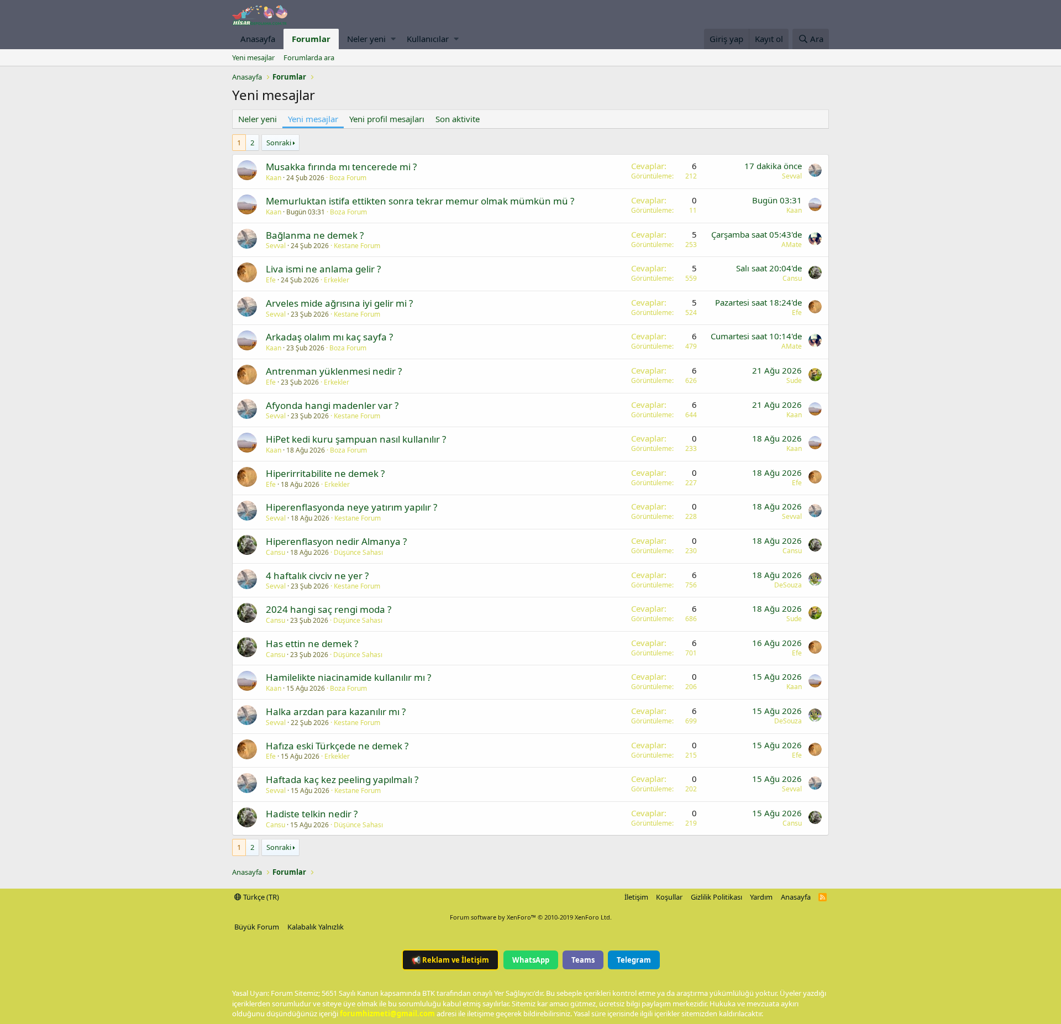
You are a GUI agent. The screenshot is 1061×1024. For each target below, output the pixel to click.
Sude (794, 380)
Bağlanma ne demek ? (315, 235)
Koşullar (669, 897)
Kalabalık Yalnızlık (315, 927)
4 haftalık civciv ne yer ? (317, 575)
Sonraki (278, 143)
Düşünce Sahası (358, 552)
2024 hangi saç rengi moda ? (328, 609)
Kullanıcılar (428, 38)
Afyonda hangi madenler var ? (332, 405)
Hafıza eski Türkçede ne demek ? (337, 745)
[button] (393, 39)
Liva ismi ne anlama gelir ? (323, 268)
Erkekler (336, 280)
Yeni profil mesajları (386, 118)
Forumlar (311, 38)
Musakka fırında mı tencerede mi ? (341, 166)
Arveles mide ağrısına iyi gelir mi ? (339, 303)
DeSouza (788, 585)
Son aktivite (457, 118)
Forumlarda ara (308, 57)
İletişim (636, 897)
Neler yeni (366, 38)
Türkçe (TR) (260, 897)
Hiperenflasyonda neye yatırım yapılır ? (351, 507)
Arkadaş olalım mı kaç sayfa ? (329, 336)
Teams (583, 960)
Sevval (792, 176)
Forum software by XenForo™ (531, 917)
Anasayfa (257, 38)
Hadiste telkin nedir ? (312, 813)
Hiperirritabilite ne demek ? (325, 473)
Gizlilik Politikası (716, 897)
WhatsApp (530, 960)
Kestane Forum (357, 245)
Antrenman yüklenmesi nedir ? (334, 371)
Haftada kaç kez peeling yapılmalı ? (342, 779)
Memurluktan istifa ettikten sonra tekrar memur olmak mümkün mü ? (420, 201)
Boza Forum (347, 177)
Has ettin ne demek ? (312, 643)
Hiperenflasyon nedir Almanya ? (336, 541)
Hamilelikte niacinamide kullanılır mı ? (348, 677)
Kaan (273, 177)
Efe (271, 280)
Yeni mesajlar (253, 57)
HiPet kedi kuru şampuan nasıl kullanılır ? (356, 439)
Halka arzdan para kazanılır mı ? (336, 711)
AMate (791, 244)
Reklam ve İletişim (450, 960)
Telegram (634, 960)
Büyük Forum (256, 927)
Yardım (761, 897)
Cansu (792, 278)
